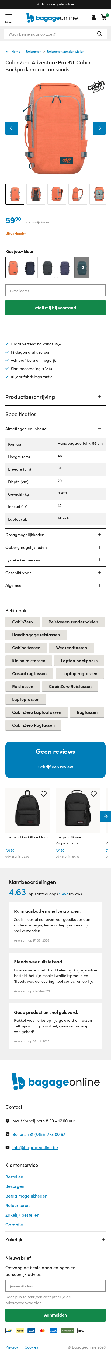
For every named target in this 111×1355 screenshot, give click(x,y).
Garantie (14, 1224)
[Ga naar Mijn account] (93, 17)
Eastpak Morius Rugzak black (68, 839)
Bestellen (14, 1177)
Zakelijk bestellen (22, 1215)
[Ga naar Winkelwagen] (104, 17)
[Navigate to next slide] (105, 816)
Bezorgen (14, 1186)
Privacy (11, 1347)
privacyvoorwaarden (23, 1302)
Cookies (31, 1347)
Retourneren (17, 1205)
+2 (82, 267)
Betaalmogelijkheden (26, 1196)
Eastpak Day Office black (26, 837)
